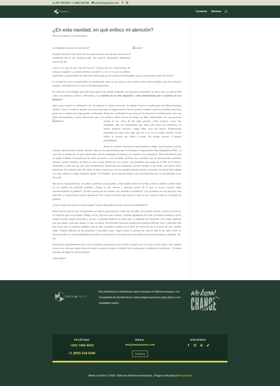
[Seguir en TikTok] (207, 345)
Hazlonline (185, 375)
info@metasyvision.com (140, 344)
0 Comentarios (79, 35)
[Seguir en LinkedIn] (201, 345)
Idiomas (216, 11)
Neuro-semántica (61, 35)
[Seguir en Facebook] (188, 345)
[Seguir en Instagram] (195, 345)
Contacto (201, 11)
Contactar (140, 353)
